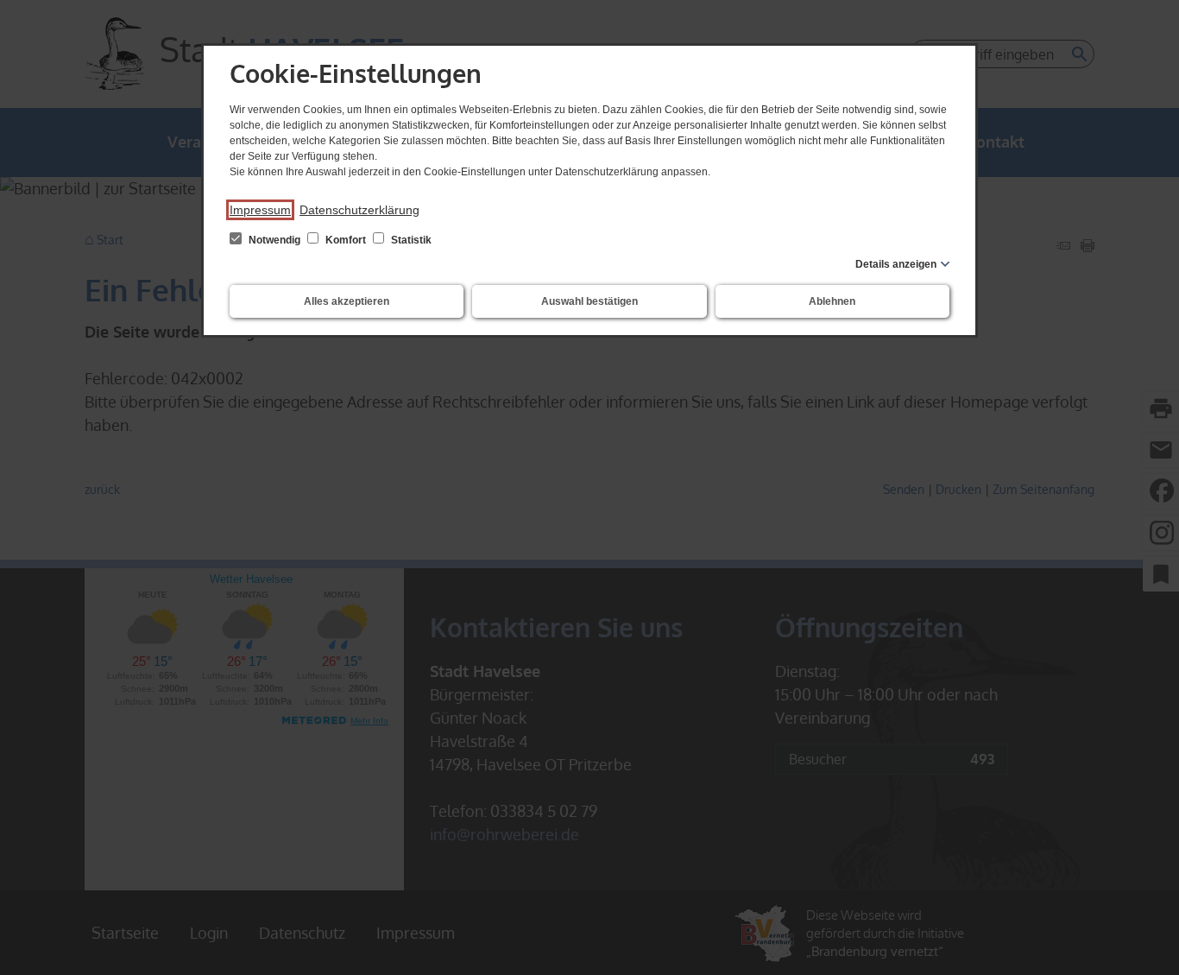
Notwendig (274, 240)
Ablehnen (832, 301)
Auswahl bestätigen (589, 301)
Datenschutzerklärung (359, 210)
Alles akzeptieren (346, 301)
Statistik (410, 240)
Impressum (260, 210)
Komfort (346, 240)
